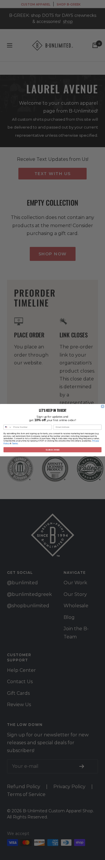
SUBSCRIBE (53, 449)
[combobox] (8, 427)
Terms (15, 443)
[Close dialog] (102, 406)
